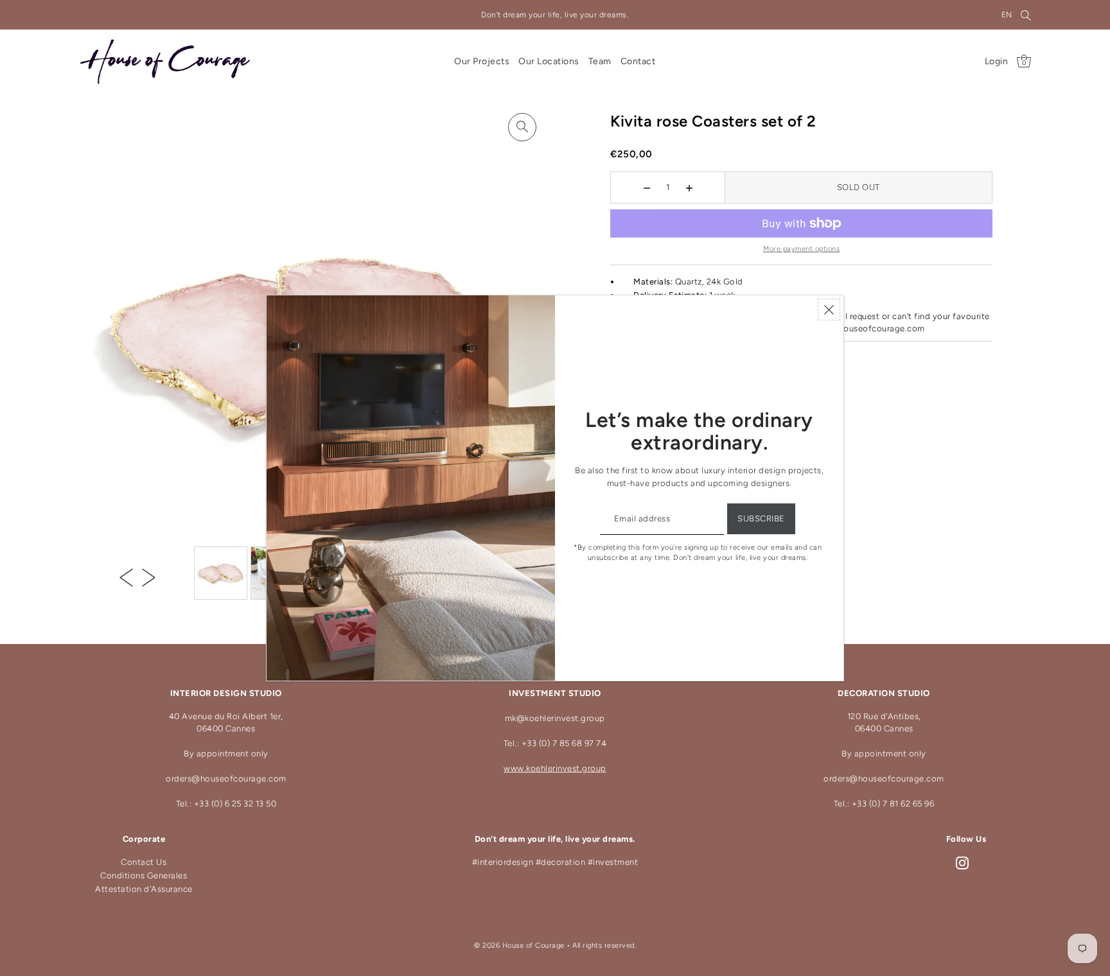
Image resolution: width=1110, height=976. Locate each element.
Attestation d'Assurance (144, 889)
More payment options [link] (801, 249)
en (1006, 14)
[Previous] (126, 577)
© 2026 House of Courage (519, 945)
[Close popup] (829, 309)
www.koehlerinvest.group (555, 768)
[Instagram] (962, 862)
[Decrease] (646, 187)
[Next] (149, 577)
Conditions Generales (143, 875)
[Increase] (689, 187)
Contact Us (143, 862)
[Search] (1026, 15)
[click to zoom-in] (522, 127)
